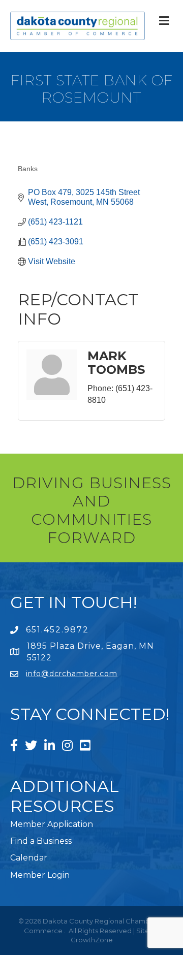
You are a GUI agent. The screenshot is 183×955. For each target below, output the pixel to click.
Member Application (51, 824)
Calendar (28, 858)
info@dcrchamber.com (71, 673)
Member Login (40, 875)
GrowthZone (92, 940)
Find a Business (41, 841)
